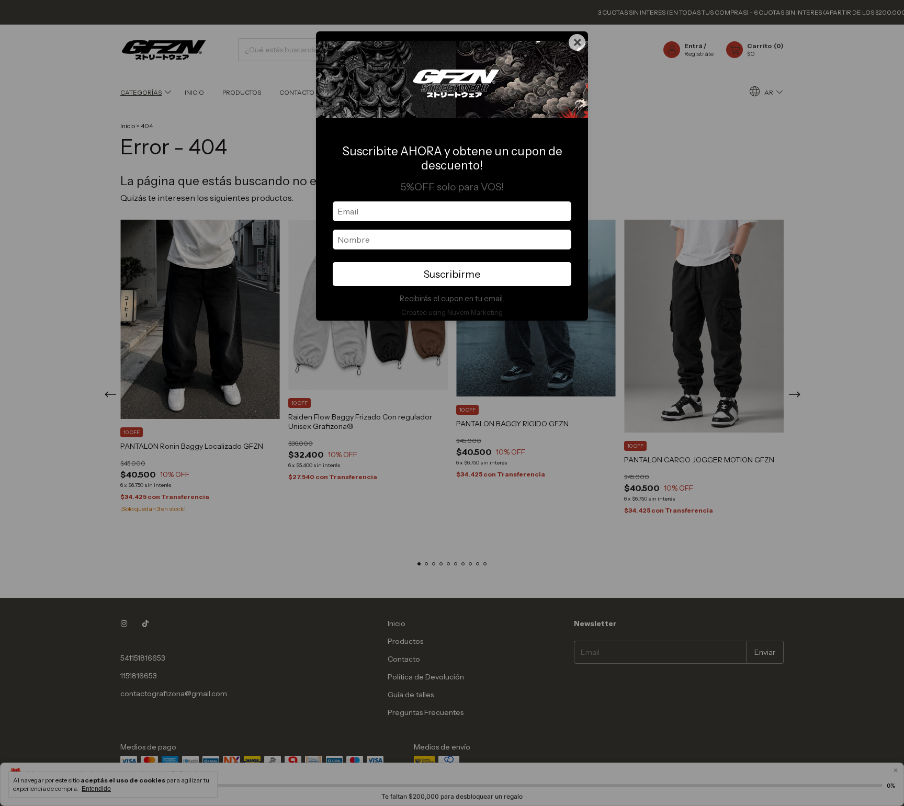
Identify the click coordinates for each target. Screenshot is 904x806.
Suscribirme (452, 274)
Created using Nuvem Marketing (452, 312)
